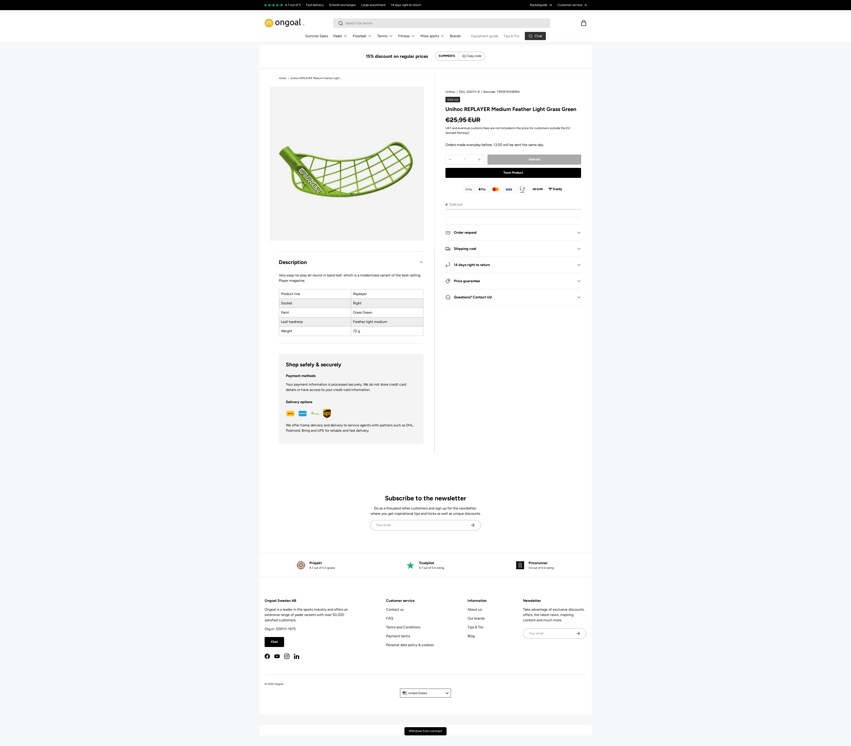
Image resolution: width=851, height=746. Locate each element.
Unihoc (450, 92)
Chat (274, 642)
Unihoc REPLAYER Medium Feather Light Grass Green (317, 78)
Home (282, 78)
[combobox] (441, 23)
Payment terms (398, 636)
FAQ (389, 618)
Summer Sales (316, 36)
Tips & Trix (511, 36)
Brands (455, 36)
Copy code (474, 56)
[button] (584, 23)
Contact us (395, 609)
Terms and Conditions (403, 627)
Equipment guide (484, 36)
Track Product (513, 173)
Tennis (382, 36)
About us (475, 609)
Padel (337, 36)
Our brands (476, 618)
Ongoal (279, 684)
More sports (429, 36)
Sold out (534, 159)
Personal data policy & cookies (410, 645)
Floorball (359, 36)
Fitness (404, 36)
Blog (471, 636)
